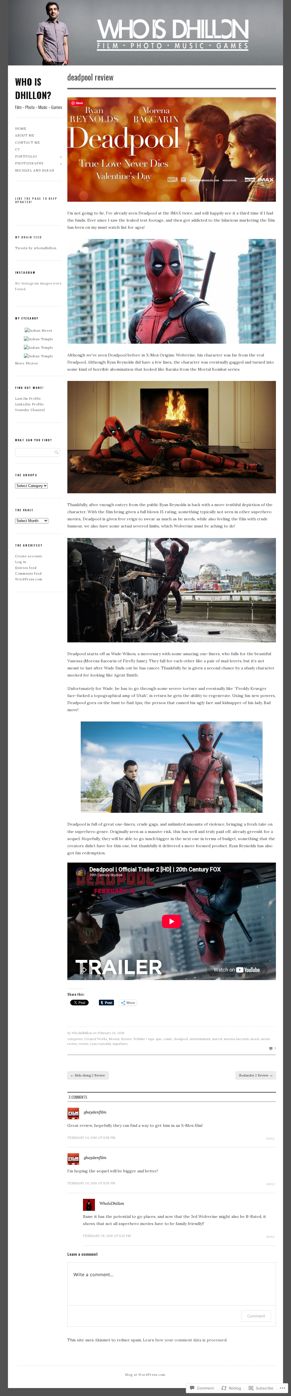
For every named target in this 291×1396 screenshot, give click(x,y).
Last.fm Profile (28, 399)
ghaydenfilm (95, 1112)
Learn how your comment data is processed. (185, 1340)
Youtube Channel (30, 410)
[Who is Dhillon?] (145, 34)
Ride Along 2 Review (88, 1075)
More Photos (26, 363)
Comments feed (28, 574)
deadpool (181, 1039)
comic (167, 1039)
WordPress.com (28, 579)
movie (255, 1039)
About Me (24, 135)
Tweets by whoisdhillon (36, 248)
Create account (28, 556)
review (83, 1044)
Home (20, 129)
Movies (114, 1039)
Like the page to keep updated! (36, 200)
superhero (120, 1044)
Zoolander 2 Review (256, 1075)
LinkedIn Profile (29, 404)
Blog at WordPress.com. (145, 1375)
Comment (256, 1315)
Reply (271, 1139)
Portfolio (26, 156)
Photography (29, 163)
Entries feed (26, 568)
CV (17, 149)
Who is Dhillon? (33, 88)
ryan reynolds (100, 1044)
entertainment (200, 1039)
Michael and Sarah (34, 170)
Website (139, 1039)
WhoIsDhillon (82, 1033)
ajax (159, 1039)
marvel (217, 1039)
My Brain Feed (28, 237)
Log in (20, 562)
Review (126, 1039)
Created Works (95, 1039)
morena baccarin (236, 1039)
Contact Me (27, 143)
